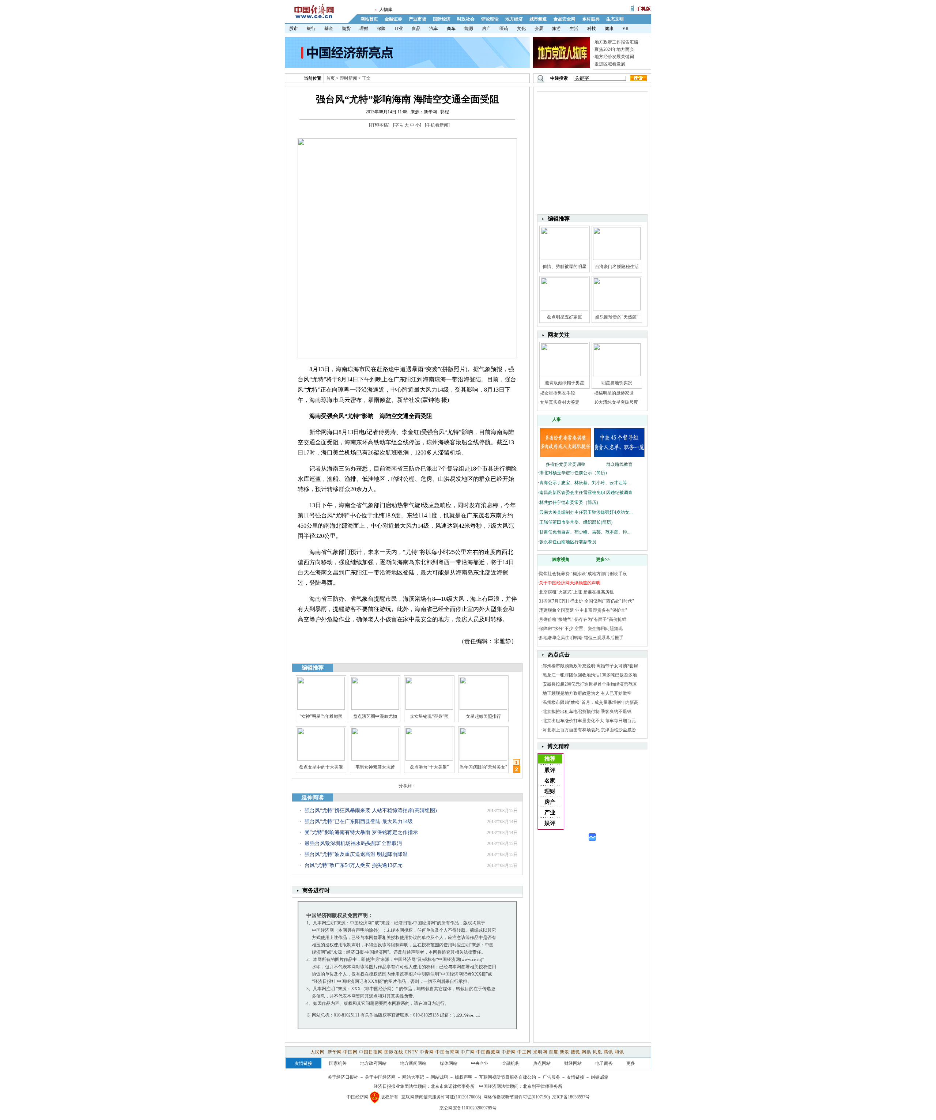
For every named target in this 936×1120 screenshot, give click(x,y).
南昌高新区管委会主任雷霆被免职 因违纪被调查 (586, 492)
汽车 (433, 28)
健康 (609, 28)
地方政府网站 (373, 1063)
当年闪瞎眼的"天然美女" (483, 767)
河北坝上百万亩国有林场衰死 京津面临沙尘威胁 (589, 729)
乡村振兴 (591, 19)
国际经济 (441, 19)
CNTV (411, 1052)
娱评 (549, 823)
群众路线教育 (619, 464)
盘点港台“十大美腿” (429, 767)
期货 (346, 28)
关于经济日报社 (343, 1077)
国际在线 (393, 1052)
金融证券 (393, 19)
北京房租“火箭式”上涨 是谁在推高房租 (576, 592)
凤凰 (597, 1052)
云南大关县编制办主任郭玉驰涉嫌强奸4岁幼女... (586, 512)
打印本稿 (379, 125)
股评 (549, 770)
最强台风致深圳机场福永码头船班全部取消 (353, 843)
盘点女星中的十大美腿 (321, 767)
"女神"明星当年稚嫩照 (321, 716)
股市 (293, 28)
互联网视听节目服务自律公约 (507, 1077)
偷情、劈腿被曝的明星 (564, 266)
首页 (330, 78)
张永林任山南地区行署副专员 (567, 541)
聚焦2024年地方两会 (614, 49)
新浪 (564, 1052)
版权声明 (463, 1077)
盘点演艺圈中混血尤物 (375, 716)
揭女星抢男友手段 (557, 393)
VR (625, 28)
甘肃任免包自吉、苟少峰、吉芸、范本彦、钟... (584, 532)
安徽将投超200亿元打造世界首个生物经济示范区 (590, 684)
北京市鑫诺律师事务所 (453, 1086)
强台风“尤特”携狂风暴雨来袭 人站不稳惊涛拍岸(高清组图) (371, 810)
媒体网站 (448, 1063)
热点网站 (542, 1063)
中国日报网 (371, 1052)
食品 (416, 28)
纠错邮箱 (599, 1077)
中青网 (427, 1052)
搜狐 (575, 1052)
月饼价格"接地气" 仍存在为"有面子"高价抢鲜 (582, 619)
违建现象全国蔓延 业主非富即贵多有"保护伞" (583, 610)
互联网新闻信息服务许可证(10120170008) (441, 1097)
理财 (363, 28)
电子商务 (604, 1063)
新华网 (335, 1052)
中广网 (468, 1052)
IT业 (399, 28)
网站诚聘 (439, 1077)
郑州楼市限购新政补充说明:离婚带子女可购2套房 (590, 665)
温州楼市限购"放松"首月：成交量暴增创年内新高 (590, 702)
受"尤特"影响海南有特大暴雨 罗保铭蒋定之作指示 (361, 832)
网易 (586, 1052)
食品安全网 (564, 19)
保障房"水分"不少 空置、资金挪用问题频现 (581, 628)
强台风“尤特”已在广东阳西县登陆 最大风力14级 (359, 821)
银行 (311, 28)
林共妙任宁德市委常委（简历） (570, 502)
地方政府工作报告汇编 (616, 42)
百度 (553, 1052)
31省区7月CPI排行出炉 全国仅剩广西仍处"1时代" (586, 601)
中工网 (524, 1052)
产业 (549, 812)
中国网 (350, 1052)
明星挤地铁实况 (616, 382)
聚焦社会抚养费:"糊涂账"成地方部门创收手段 (583, 573)
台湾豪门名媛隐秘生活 (617, 266)
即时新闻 (348, 78)
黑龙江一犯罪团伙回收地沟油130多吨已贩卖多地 (590, 675)
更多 (630, 1063)
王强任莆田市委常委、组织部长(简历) (575, 522)
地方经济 (514, 19)
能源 (468, 28)
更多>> (603, 559)
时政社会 (466, 19)
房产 (486, 28)
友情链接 (575, 1077)
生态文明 (615, 19)
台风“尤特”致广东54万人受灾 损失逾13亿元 (354, 865)
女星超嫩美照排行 (483, 716)
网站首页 (369, 19)
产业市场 (417, 19)
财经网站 (573, 1063)
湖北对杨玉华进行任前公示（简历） (574, 472)
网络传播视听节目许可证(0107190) (516, 1097)
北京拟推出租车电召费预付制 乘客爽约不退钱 (587, 711)
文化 (521, 28)
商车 (451, 28)
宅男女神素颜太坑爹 (375, 767)
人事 (556, 419)
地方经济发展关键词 (614, 56)
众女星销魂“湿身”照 (429, 716)
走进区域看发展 (610, 64)
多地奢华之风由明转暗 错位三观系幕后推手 (581, 637)
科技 (591, 28)
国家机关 (338, 1063)
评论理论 (490, 19)
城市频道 (538, 19)
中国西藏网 (488, 1052)
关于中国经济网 (380, 1077)
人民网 (318, 1052)
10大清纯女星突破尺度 (616, 402)
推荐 (549, 759)
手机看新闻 (437, 125)
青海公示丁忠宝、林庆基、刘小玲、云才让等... (584, 482)
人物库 (385, 9)
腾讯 (608, 1052)
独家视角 (561, 559)
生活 (574, 28)
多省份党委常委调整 (565, 464)
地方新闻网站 (413, 1063)
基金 (328, 28)
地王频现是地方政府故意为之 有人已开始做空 (587, 693)
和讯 (619, 1052)
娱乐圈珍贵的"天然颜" (616, 317)
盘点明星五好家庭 (564, 317)
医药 (503, 28)
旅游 (556, 28)
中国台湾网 (447, 1052)
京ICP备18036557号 (571, 1097)
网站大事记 (413, 1077)
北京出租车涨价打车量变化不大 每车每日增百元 (589, 720)
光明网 (540, 1052)
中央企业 (479, 1063)
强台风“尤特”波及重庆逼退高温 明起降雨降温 (356, 854)
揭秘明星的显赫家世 (614, 393)
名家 (549, 781)
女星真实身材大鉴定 (560, 402)
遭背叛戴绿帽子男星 (564, 382)
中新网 (509, 1052)
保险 (381, 28)
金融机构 (511, 1063)
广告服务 (551, 1077)
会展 (539, 28)
